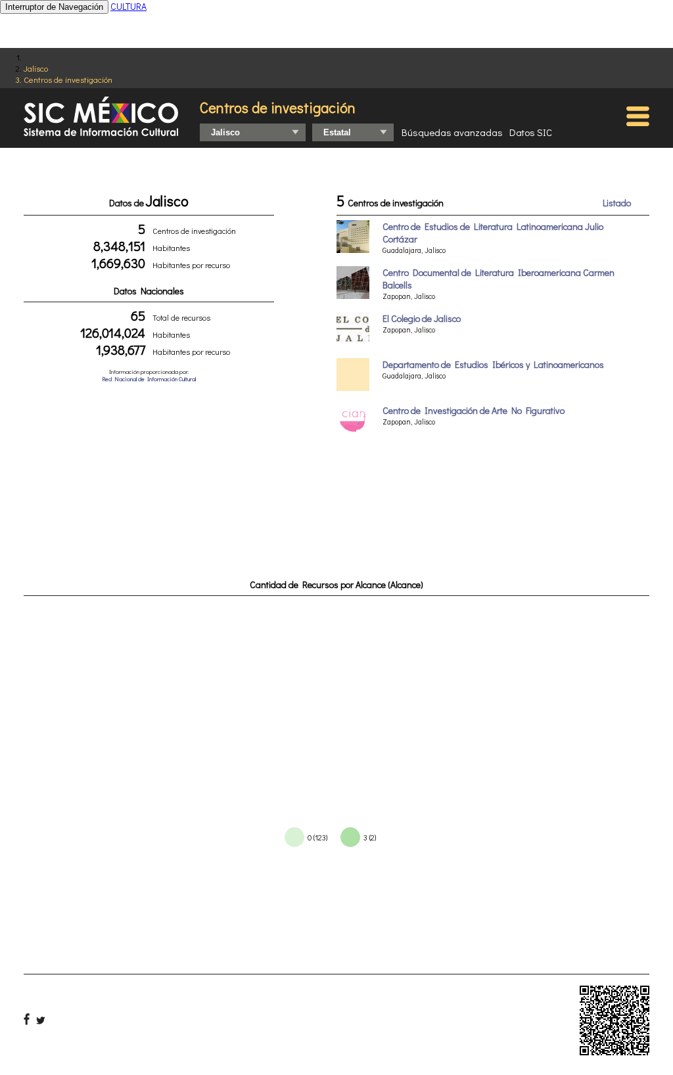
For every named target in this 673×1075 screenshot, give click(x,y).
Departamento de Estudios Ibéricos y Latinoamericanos (493, 364)
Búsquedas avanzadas (452, 132)
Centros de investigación (68, 79)
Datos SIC (530, 132)
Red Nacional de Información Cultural (149, 378)
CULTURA (128, 6)
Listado (617, 202)
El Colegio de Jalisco (422, 318)
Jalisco (36, 68)
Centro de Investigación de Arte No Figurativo (474, 410)
